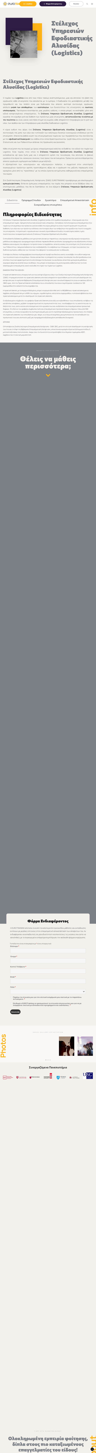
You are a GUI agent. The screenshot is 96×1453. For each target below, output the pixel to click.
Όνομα (13, 956)
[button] (48, 376)
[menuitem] (28, 4)
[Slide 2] (48, 1059)
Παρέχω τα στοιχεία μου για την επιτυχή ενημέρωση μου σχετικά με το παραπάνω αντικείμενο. (47, 998)
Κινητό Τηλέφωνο (18, 967)
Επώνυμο (14, 946)
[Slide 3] (50, 1059)
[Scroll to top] (92, 1449)
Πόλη (13, 987)
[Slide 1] (46, 1059)
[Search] (86, 4)
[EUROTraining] (15, 4)
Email (13, 977)
